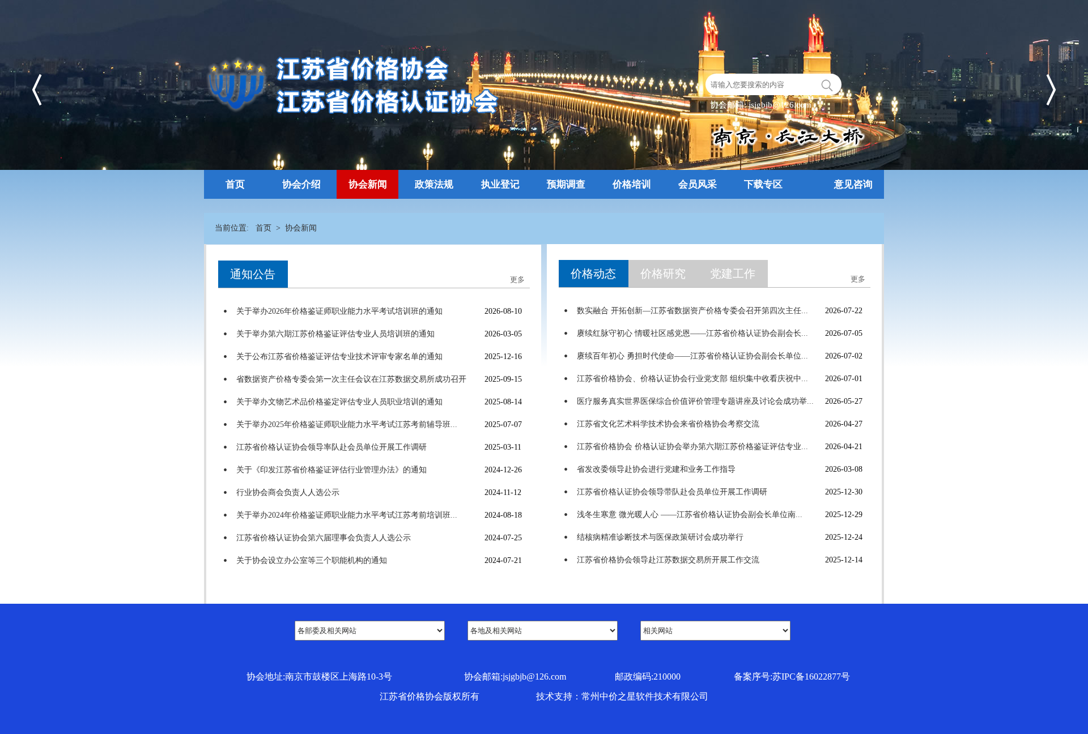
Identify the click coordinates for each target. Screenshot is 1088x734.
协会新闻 (367, 184)
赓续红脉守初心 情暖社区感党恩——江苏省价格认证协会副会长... (692, 333)
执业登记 (500, 184)
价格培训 (632, 184)
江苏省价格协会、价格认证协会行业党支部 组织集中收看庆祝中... (692, 378)
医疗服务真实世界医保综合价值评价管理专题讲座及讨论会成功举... (695, 401)
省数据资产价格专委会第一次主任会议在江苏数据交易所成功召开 (351, 379)
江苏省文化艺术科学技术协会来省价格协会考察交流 (668, 424)
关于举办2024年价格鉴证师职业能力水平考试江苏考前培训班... (346, 515)
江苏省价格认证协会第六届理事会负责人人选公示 (323, 538)
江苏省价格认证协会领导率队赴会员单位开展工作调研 (331, 447)
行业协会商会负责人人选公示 (287, 492)
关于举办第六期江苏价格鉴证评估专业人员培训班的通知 (335, 334)
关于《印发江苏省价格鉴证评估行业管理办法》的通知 (331, 470)
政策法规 (434, 184)
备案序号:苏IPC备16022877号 (792, 676)
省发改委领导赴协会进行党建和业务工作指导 (656, 469)
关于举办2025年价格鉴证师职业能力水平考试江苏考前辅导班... (346, 424)
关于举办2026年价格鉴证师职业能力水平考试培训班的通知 (339, 311)
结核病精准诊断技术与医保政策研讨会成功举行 (660, 537)
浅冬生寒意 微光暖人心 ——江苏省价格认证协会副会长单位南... (689, 514)
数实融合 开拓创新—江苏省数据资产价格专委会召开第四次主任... (692, 310)
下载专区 (763, 184)
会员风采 (697, 184)
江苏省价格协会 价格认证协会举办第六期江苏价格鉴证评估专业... (692, 446)
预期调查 (566, 184)
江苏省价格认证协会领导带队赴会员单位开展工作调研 (672, 492)
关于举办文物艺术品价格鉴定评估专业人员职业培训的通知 (339, 402)
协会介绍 (301, 184)
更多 (858, 279)
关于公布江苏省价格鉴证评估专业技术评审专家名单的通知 (339, 356)
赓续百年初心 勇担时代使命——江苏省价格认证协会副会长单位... (692, 356)
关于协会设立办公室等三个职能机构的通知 (311, 560)
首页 (235, 184)
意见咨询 (853, 184)
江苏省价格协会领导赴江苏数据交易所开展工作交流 (668, 560)
